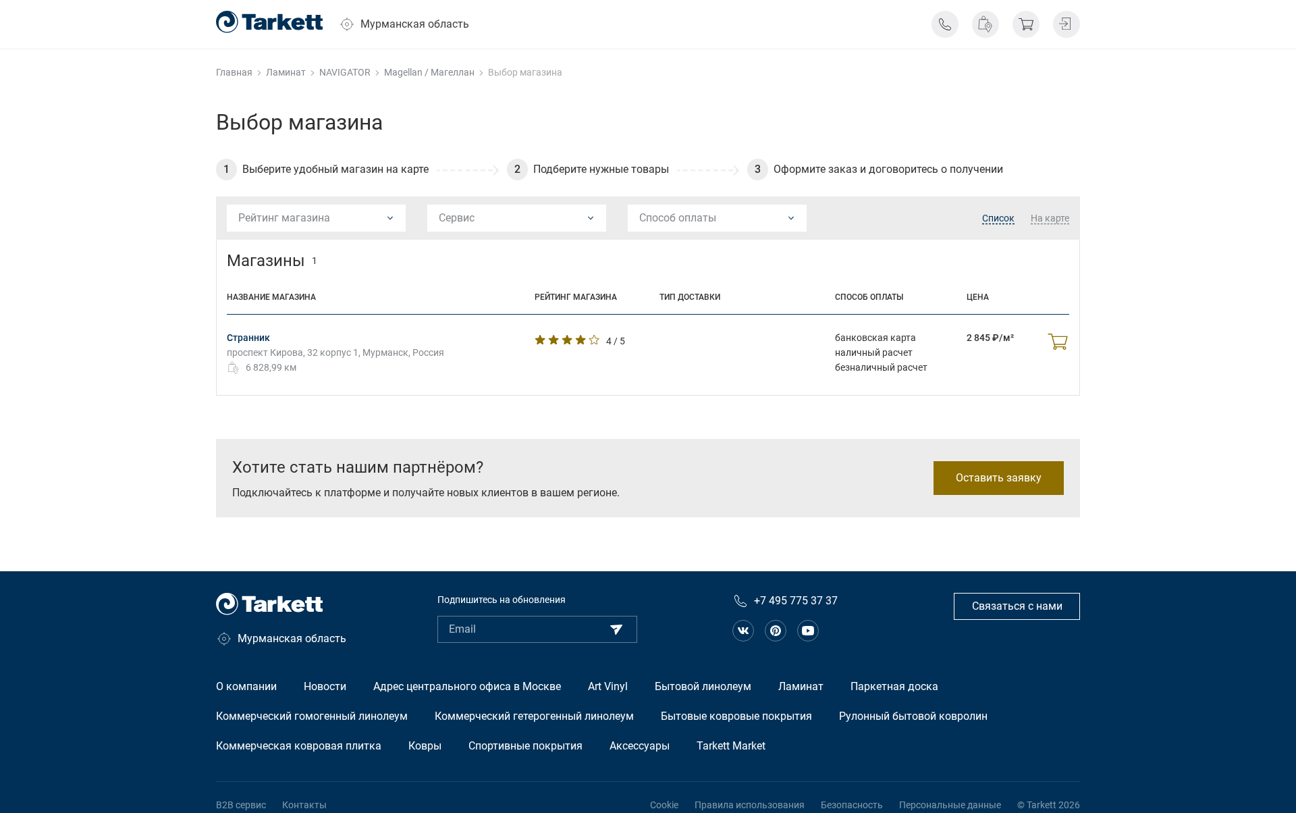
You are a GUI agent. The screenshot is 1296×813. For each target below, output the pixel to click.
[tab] (998, 218)
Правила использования (750, 804)
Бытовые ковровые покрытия (736, 716)
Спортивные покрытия (525, 745)
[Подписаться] (616, 629)
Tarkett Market (731, 745)
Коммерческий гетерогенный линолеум (534, 716)
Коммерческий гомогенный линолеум (312, 716)
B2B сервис (241, 804)
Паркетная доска (894, 686)
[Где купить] (985, 24)
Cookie (664, 804)
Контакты (304, 804)
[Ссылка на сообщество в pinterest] (775, 630)
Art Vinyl (608, 686)
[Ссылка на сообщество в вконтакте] (743, 630)
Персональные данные (950, 804)
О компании (246, 686)
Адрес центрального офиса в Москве (467, 686)
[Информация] (945, 24)
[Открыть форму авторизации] (1066, 24)
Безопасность (852, 804)
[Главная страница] (269, 22)
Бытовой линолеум (703, 686)
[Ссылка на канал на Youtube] (808, 630)
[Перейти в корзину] (1026, 24)
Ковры (424, 745)
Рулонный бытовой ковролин (913, 716)
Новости (325, 686)
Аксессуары (640, 745)
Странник (248, 337)
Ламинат (801, 686)
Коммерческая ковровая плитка (298, 745)
